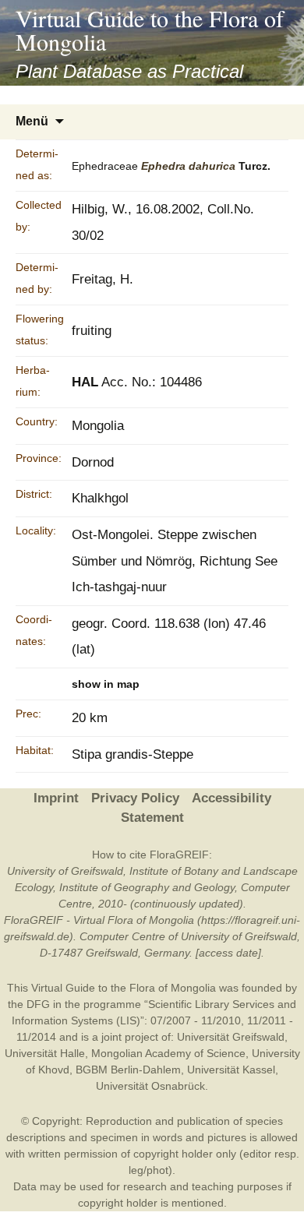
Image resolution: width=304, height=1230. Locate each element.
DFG (38, 1004)
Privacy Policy (135, 798)
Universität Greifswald (231, 1037)
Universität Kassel (231, 1069)
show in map (106, 684)
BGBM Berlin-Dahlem (128, 1069)
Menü (32, 121)
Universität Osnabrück (150, 1086)
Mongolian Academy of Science (168, 1053)
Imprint (56, 798)
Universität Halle (45, 1053)
